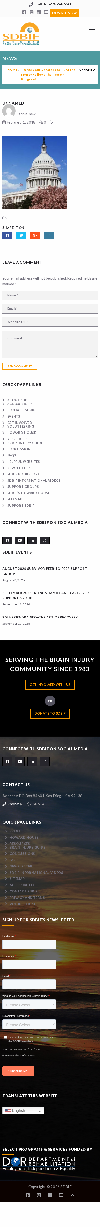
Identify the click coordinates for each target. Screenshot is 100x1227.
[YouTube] (46, 12)
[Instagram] (31, 12)
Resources (17, 439)
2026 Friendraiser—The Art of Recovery (40, 617)
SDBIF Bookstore (23, 474)
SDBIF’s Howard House (28, 493)
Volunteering (20, 426)
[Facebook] (24, 12)
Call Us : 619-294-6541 (53, 4)
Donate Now (64, 13)
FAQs (11, 455)
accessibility (19, 404)
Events (13, 416)
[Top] (72, 1195)
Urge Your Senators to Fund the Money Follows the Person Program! (48, 74)
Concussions (20, 449)
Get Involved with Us (50, 684)
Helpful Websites (23, 461)
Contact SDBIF (21, 410)
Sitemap (14, 499)
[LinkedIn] (38, 12)
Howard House (21, 433)
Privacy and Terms (27, 898)
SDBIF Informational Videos (34, 480)
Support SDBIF (20, 505)
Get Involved (19, 423)
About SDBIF (19, 400)
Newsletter (18, 468)
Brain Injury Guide (25, 443)
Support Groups (23, 487)
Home (12, 69)
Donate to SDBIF (50, 713)
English (18, 1110)
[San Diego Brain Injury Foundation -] (21, 34)
